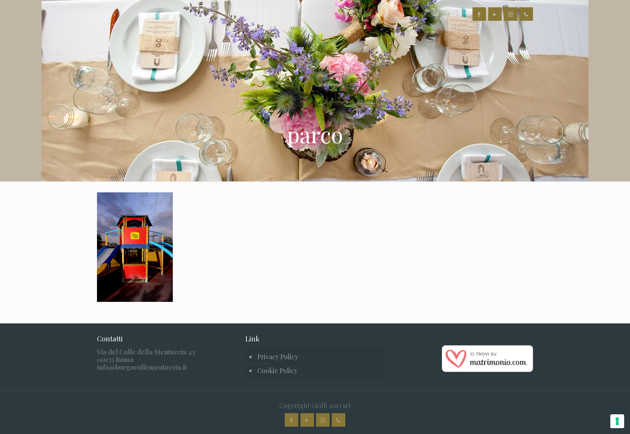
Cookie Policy (277, 370)
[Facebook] (479, 14)
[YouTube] (495, 14)
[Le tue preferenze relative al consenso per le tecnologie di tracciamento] (617, 421)
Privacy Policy (277, 356)
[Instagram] (510, 14)
